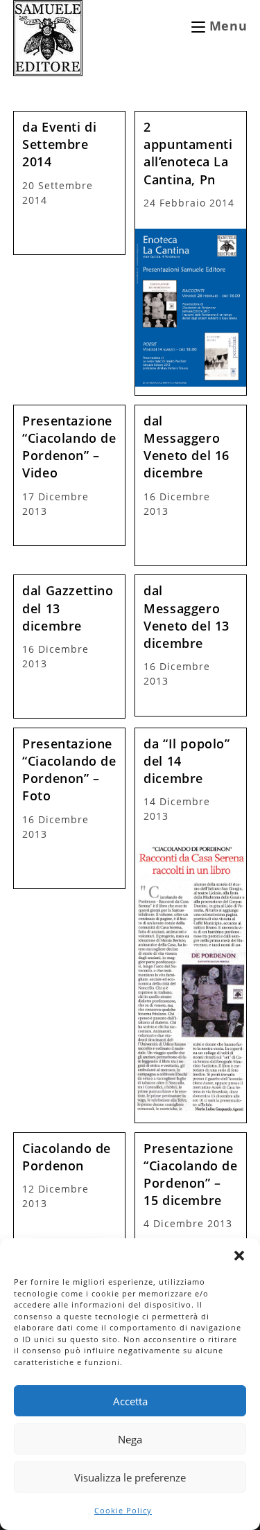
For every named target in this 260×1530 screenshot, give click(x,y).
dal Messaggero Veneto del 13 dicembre (186, 616)
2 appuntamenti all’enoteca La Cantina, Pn (188, 153)
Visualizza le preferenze (130, 1477)
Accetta (130, 1401)
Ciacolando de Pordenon (66, 1157)
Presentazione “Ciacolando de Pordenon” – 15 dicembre (190, 1174)
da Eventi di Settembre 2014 (59, 144)
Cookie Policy (123, 1510)
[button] (239, 1256)
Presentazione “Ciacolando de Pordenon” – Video (69, 447)
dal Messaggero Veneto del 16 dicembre (186, 447)
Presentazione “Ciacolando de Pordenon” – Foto (69, 769)
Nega (130, 1439)
